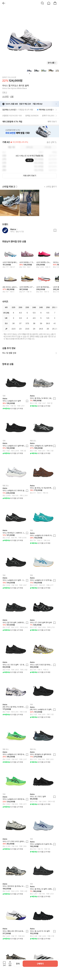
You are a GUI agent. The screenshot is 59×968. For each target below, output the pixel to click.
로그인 (29, 160)
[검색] (42, 3)
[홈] (49, 3)
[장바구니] (55, 3)
